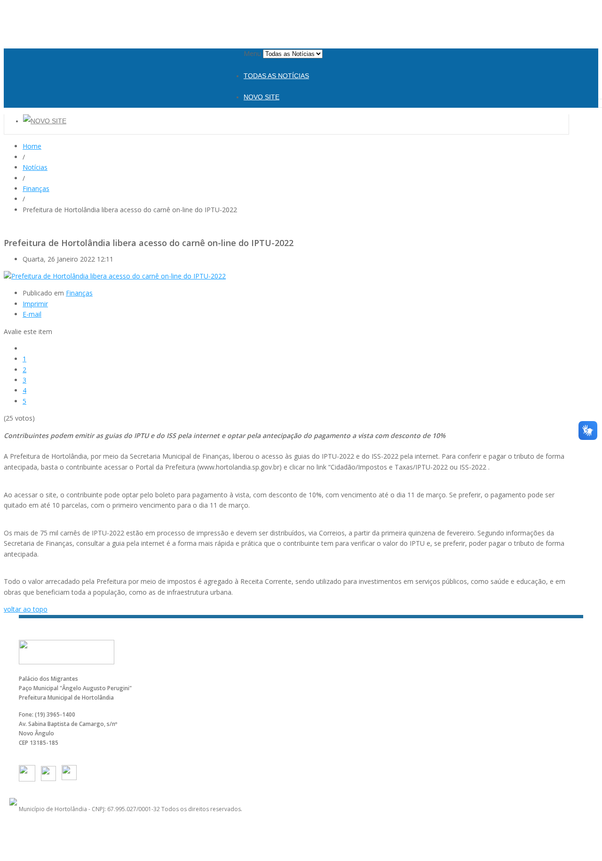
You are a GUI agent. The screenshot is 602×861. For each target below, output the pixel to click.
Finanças (36, 188)
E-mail (32, 314)
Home (32, 146)
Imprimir (35, 303)
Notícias (35, 167)
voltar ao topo (26, 609)
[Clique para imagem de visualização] (115, 275)
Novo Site (261, 97)
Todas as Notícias (276, 76)
